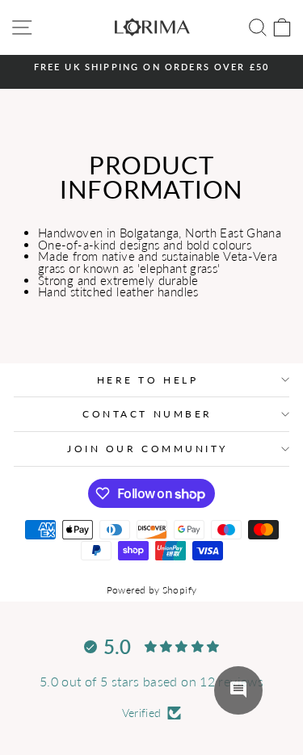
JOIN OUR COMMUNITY (147, 449)
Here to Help (147, 380)
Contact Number (147, 414)
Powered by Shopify (152, 590)
